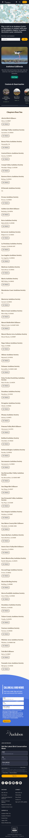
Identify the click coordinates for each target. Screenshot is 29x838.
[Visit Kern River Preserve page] (17, 96)
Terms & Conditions (14, 717)
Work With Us (18, 792)
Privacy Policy (6, 717)
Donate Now (4, 818)
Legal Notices (8, 836)
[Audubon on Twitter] (9, 782)
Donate (25, 2)
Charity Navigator (14, 829)
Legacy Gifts (4, 820)
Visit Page (14, 77)
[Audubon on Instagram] (2, 782)
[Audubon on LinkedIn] (13, 782)
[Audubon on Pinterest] (20, 782)
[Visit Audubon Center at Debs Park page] (6, 96)
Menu (2, 2)
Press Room (18, 797)
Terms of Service (12, 711)
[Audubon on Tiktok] (17, 782)
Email (4, 697)
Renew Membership (6, 822)
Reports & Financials (6, 804)
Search (20, 2)
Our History (4, 795)
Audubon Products (6, 815)
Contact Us (18, 799)
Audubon (7, 2)
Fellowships (18, 795)
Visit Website (5, 124)
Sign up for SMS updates (21, 802)
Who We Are (4, 792)
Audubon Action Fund (6, 807)
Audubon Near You (6, 813)
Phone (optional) (6, 706)
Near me (16, 2)
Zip (4, 702)
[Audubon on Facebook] (6, 782)
